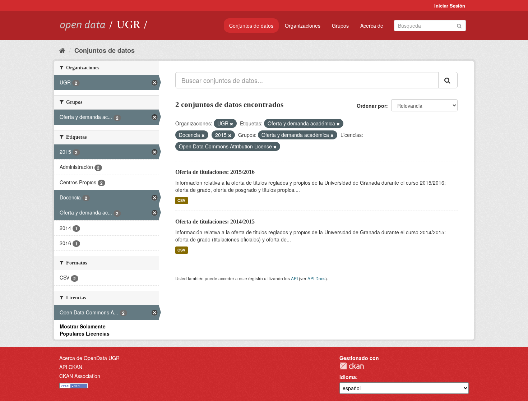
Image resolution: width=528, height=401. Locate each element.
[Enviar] (459, 25)
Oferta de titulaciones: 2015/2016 (215, 172)
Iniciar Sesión (449, 5)
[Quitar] (231, 123)
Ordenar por (371, 105)
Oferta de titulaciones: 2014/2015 (215, 221)
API (294, 278)
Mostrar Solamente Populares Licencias (85, 330)
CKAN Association (79, 375)
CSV (181, 200)
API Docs (316, 278)
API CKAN (70, 366)
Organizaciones (302, 25)
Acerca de (371, 25)
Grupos (340, 25)
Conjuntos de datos (251, 25)
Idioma (347, 377)
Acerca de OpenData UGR (89, 357)
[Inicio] (62, 50)
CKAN (351, 366)
